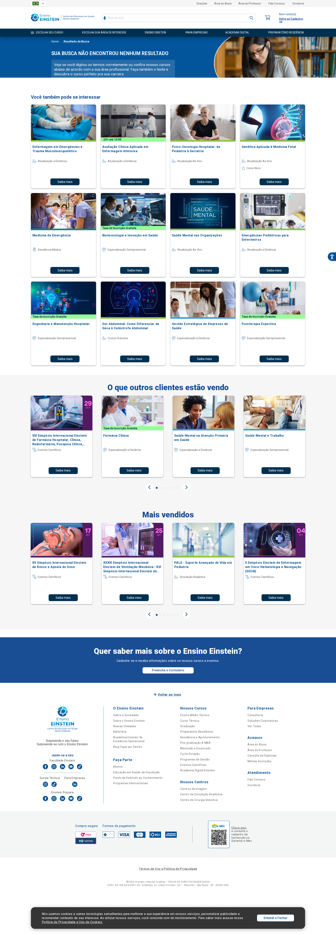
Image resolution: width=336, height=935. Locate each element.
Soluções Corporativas (263, 720)
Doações (202, 3)
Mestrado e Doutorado (195, 748)
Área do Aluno (223, 3)
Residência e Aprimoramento (200, 737)
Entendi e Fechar (275, 918)
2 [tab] (160, 488)
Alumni (118, 766)
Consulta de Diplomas (262, 755)
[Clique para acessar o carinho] (267, 17)
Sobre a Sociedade (126, 715)
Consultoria (255, 715)
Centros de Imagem (193, 788)
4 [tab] (167, 488)
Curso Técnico (189, 720)
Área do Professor (249, 3)
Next (186, 487)
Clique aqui (238, 827)
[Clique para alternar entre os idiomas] (38, 3)
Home (55, 41)
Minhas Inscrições (260, 761)
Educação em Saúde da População (136, 772)
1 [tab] (157, 488)
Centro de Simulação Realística (201, 794)
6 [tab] (174, 488)
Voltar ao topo (169, 694)
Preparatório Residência (196, 731)
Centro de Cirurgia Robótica (199, 800)
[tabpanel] (61, 436)
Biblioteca (120, 731)
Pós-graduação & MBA (195, 742)
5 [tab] (171, 488)
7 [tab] (178, 488)
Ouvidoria (298, 3)
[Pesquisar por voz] (104, 18)
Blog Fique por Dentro (127, 746)
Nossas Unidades (124, 726)
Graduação (187, 726)
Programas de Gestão (195, 759)
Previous (149, 487)
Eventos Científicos (193, 764)
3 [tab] (164, 488)
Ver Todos (254, 726)
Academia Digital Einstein (197, 770)
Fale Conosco (277, 3)
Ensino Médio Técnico (194, 715)
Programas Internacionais (130, 783)
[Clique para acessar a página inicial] (62, 22)
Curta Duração (190, 753)
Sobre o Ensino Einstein (129, 720)
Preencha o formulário (168, 670)
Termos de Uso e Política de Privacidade (168, 868)
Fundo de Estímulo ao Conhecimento (138, 777)
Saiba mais (65, 182)
